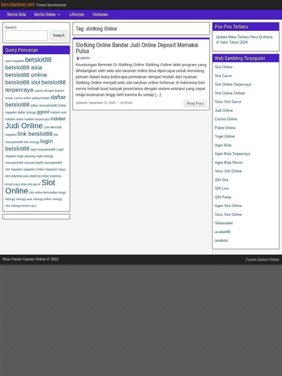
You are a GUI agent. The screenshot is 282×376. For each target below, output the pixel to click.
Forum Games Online (262, 259)
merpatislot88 (14, 162)
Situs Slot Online (228, 171)
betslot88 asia (23, 67)
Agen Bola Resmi (229, 162)
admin (85, 58)
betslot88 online (26, 75)
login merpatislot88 (43, 149)
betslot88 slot (22, 82)
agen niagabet (14, 60)
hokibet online (14, 119)
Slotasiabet (224, 223)
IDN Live (222, 188)
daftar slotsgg (27, 112)
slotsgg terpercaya (23, 205)
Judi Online (24, 126)
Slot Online (223, 67)
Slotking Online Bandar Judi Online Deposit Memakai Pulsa (137, 48)
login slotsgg (45, 156)
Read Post (195, 103)
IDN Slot (221, 180)
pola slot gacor (30, 184)
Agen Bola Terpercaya (232, 154)
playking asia (19, 176)
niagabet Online (33, 169)
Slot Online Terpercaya (233, 84)
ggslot (43, 112)
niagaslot (51, 169)
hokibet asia (58, 112)
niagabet (16, 169)
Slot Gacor (223, 76)
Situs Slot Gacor (228, 102)
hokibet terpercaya (37, 119)
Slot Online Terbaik (230, 93)
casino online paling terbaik (32, 98)
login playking (27, 156)
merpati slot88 (33, 162)
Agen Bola (223, 145)
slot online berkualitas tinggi (47, 192)
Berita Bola (16, 14)
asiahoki (221, 240)
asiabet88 (222, 232)
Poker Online (225, 128)
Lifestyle (76, 14)
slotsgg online (42, 199)
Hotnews (100, 14)
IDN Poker (223, 197)
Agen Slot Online (228, 206)
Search (11, 27)
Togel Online (225, 136)
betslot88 (38, 59)
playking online (39, 176)
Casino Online (226, 119)
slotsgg (10, 199)
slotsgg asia (24, 199)
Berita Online (45, 14)
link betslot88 (35, 133)
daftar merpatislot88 (44, 105)
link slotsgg (31, 142)
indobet (58, 118)
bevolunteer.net (17, 4)
